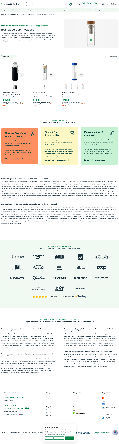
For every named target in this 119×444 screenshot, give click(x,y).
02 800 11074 (10, 405)
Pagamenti (106, 393)
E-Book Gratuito (50, 416)
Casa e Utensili (86, 10)
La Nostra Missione (51, 404)
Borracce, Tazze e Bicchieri (50, 10)
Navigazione (51, 393)
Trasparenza (78, 393)
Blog (47, 410)
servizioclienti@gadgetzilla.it (17, 408)
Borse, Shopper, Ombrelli (31, 10)
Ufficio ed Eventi (15, 10)
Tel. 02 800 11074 (89, 3)
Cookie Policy (76, 404)
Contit (32, 432)
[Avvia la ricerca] (70, 4)
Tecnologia (98, 10)
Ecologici (3, 10)
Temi (106, 10)
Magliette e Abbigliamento (69, 10)
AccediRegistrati (113, 4)
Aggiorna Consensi (78, 407)
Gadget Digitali (50, 407)
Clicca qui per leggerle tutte (59, 301)
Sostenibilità (49, 401)
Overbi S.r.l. (18, 432)
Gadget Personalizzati (13, 14)
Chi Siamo (48, 398)
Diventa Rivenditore (51, 413)
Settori (115, 10)
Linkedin (7, 414)
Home (2, 14)
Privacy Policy (76, 401)
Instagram (23, 414)
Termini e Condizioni (78, 398)
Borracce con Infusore (49, 14)
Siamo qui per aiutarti (12, 393)
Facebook (14, 414)
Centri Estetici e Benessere (34, 14)
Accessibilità (78, 410)
